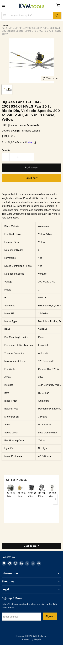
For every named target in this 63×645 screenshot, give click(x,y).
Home (5, 25)
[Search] (57, 15)
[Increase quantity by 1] (30, 157)
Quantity (6, 150)
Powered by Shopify (31, 639)
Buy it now (31, 177)
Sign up (49, 616)
